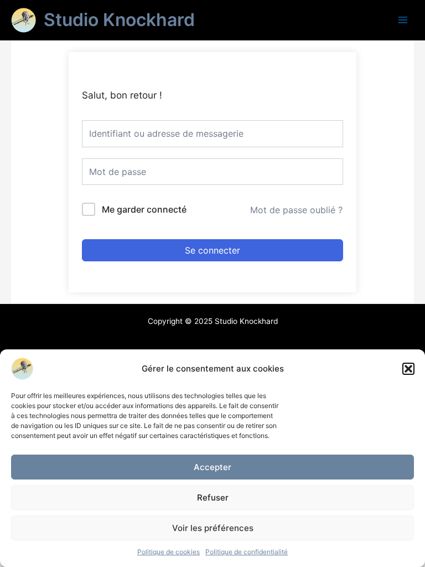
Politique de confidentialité (246, 552)
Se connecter (212, 250)
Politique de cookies (168, 552)
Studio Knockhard (119, 19)
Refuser (213, 497)
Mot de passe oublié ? (296, 209)
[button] (408, 368)
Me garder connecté (144, 209)
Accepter (212, 467)
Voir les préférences (212, 528)
